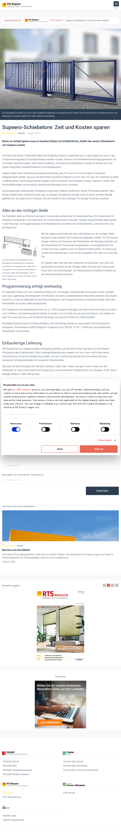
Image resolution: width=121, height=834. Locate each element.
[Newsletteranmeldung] (60, 704)
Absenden (102, 490)
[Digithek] (30, 807)
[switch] (45, 429)
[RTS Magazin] (20, 5)
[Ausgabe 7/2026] (60, 626)
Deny (60, 449)
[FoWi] (91, 784)
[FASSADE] (30, 753)
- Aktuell (13, 133)
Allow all (98, 449)
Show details (105, 440)
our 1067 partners (21, 389)
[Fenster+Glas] (91, 753)
